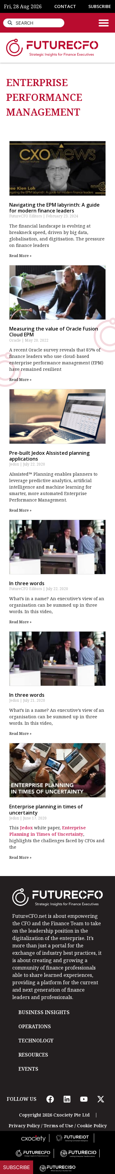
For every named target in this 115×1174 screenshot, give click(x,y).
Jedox (26, 828)
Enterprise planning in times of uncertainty (46, 809)
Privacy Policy (24, 1125)
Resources (33, 1054)
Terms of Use (58, 1125)
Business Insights (44, 1012)
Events (28, 1068)
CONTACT (65, 6)
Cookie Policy (92, 1125)
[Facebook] (50, 1099)
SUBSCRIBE (99, 6)
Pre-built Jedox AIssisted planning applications (49, 456)
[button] (103, 22)
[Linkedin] (67, 1099)
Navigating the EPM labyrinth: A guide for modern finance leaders (54, 207)
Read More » (20, 255)
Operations (34, 1026)
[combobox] (33, 22)
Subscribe (16, 1167)
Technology (35, 1040)
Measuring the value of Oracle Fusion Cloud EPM (53, 331)
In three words (26, 583)
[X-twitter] (101, 1099)
